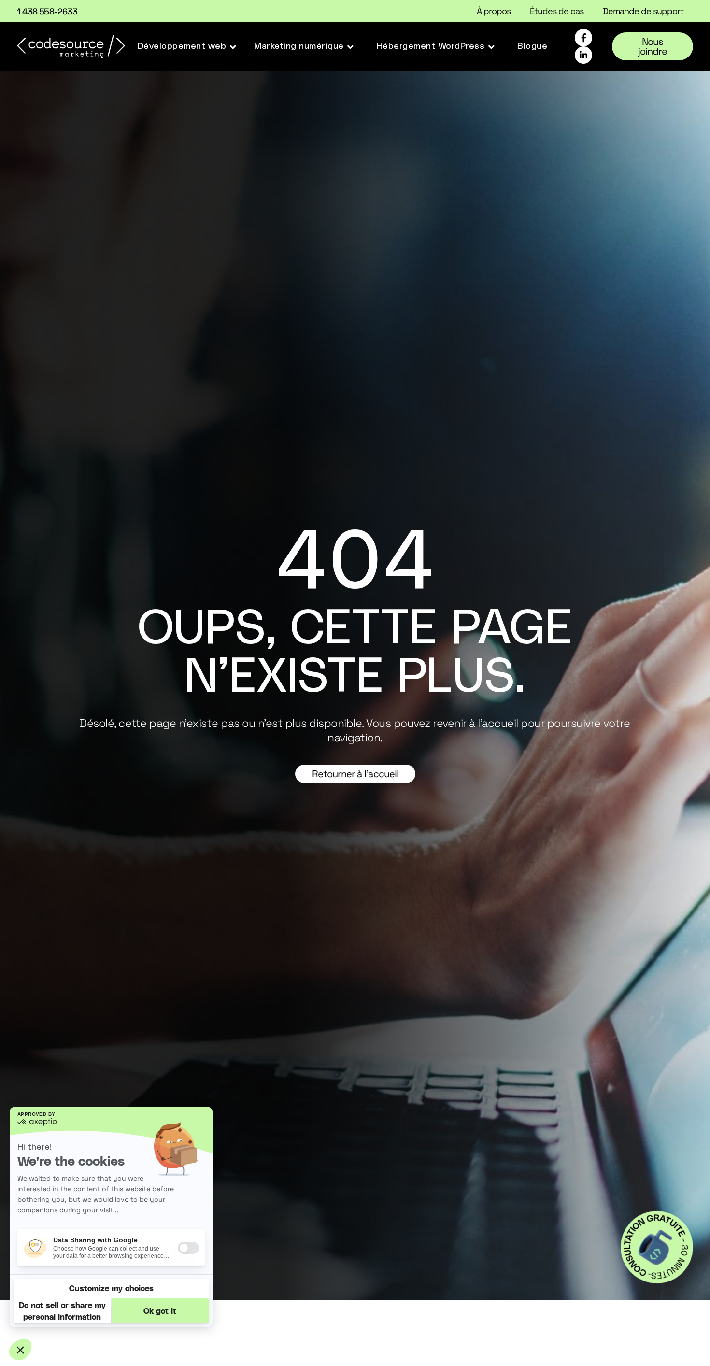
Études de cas (556, 11)
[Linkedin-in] (583, 55)
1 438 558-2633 (47, 11)
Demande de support (643, 11)
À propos (494, 11)
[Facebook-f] (583, 37)
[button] (188, 46)
